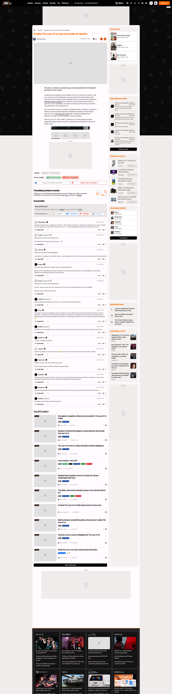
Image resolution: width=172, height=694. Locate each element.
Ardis (39, 310)
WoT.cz (113, 341)
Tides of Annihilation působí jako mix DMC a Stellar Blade (45, 664)
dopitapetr (41, 374)
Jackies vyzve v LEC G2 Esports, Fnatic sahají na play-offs (45, 689)
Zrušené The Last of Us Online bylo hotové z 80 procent (79, 505)
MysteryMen (42, 222)
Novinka (40, 30)
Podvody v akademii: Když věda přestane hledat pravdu (97, 651)
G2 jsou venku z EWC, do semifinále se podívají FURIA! (119, 356)
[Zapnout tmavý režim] (155, 3)
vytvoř (80, 209)
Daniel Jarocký (63, 425)
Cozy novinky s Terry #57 (67, 461)
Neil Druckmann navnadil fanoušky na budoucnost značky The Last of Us (82, 521)
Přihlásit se (164, 3)
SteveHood (41, 337)
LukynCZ (40, 299)
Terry (61, 468)
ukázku (79, 195)
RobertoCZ (41, 360)
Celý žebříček (123, 238)
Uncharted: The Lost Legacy (53, 101)
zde (66, 195)
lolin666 (40, 398)
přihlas (62, 209)
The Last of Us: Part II (62, 114)
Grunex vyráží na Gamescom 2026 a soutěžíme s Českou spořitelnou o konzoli (46, 658)
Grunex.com (114, 360)
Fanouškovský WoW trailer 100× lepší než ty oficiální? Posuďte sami (120, 375)
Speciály (36, 460)
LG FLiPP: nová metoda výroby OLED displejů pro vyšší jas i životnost (99, 689)
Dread (40, 235)
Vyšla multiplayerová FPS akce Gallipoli (123, 657)
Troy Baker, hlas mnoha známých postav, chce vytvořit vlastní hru (81, 491)
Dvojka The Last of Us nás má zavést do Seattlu (57, 30)
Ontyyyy (40, 264)
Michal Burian (41, 39)
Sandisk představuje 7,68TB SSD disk (98, 657)
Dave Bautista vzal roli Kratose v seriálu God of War (123, 662)
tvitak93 (40, 326)
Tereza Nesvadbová (64, 512)
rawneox (40, 250)
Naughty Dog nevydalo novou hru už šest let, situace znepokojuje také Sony (78, 476)
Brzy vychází (115, 29)
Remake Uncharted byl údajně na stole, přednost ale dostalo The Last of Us (81, 432)
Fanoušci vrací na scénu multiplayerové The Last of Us (79, 535)
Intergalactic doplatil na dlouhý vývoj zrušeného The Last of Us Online (82, 417)
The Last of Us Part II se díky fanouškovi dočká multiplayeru (81, 446)
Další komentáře (123, 149)
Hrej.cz (113, 350)
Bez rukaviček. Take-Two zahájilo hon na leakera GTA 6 (120, 347)
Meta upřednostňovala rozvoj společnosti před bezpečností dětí (98, 662)
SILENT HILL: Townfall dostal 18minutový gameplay (123, 651)
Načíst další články (70, 565)
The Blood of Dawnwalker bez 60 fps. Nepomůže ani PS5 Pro (120, 366)
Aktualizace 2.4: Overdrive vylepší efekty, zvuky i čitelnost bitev (120, 337)
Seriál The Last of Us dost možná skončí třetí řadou (77, 550)
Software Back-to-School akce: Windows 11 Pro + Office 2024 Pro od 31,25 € (125, 690)
